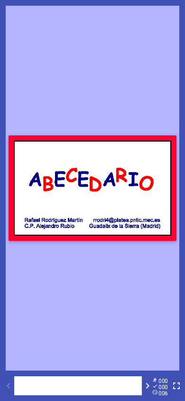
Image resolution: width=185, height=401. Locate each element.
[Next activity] (147, 385)
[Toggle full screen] (176, 385)
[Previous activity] (8, 385)
